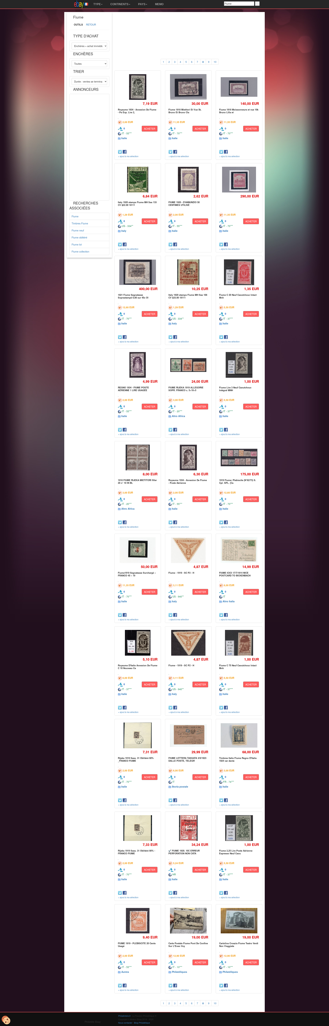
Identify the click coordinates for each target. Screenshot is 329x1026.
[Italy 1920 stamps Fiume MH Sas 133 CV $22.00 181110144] (138, 179)
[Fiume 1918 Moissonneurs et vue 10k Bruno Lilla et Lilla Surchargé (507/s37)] (239, 87)
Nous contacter (125, 1022)
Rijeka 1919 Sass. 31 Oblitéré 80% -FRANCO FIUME (136, 852)
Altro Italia (229, 601)
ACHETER (149, 128)
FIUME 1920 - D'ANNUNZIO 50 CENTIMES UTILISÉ (184, 204)
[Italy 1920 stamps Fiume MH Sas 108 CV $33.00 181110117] (188, 272)
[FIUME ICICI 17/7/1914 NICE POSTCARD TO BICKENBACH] (239, 550)
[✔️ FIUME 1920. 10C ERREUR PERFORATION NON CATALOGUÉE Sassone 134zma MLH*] (188, 828)
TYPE (97, 4)
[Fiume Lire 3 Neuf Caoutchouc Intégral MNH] (239, 365)
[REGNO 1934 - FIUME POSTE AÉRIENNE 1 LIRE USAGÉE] (137, 365)
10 (215, 61)
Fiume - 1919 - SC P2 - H (181, 572)
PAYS (141, 4)
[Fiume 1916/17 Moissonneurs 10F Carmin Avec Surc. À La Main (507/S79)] (239, 179)
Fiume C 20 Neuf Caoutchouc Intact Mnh (238, 296)
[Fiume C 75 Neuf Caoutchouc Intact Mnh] (239, 642)
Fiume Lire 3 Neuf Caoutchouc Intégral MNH (235, 389)
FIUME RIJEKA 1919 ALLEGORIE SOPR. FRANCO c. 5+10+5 (185, 389)
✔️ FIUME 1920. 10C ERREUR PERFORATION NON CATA (184, 852)
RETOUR (91, 24)
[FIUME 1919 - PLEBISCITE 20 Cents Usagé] (137, 920)
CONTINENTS (119, 4)
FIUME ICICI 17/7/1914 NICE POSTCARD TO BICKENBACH (235, 574)
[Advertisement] (89, 147)
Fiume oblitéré (79, 237)
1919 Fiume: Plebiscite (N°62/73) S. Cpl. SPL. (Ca (237, 481)
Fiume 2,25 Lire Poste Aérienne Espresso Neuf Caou (235, 852)
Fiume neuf (78, 230)
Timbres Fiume (80, 223)
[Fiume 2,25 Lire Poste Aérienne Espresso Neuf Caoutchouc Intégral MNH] (239, 828)
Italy (123, 230)
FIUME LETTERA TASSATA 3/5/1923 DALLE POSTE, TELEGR (187, 759)
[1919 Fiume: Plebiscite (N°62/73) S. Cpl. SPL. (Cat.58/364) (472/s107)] (239, 457)
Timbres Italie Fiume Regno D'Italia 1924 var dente (238, 759)
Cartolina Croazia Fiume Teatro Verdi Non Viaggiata (238, 945)
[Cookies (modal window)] (6, 1020)
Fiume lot (77, 244)
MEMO (158, 4)
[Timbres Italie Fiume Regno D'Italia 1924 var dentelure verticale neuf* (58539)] (239, 735)
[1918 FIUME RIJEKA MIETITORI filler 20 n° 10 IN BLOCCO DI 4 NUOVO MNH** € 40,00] (137, 457)
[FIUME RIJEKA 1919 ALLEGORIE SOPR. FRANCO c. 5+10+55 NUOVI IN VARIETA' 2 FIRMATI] (188, 365)
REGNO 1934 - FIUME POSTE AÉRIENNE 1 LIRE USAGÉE (133, 389)
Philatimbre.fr (124, 1015)
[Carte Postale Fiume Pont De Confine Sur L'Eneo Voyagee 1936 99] (188, 921)
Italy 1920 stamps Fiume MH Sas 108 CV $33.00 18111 (187, 296)
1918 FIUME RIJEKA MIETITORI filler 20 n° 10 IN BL (137, 481)
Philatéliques (179, 972)
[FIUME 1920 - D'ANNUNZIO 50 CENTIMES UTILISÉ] (188, 179)
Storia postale (180, 786)
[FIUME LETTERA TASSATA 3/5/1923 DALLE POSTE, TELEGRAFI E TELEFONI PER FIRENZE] (188, 735)
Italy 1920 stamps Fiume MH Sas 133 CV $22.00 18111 (137, 204)
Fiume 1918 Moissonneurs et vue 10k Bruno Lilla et (238, 111)
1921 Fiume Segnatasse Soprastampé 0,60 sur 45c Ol (133, 296)
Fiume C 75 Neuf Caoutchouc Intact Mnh (238, 667)
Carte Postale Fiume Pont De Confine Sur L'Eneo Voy (188, 945)
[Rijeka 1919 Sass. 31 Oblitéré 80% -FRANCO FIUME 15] (138, 828)
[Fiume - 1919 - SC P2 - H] (188, 550)
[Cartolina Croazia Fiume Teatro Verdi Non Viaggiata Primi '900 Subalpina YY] (239, 920)
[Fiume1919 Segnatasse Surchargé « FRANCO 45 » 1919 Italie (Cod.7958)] (138, 550)
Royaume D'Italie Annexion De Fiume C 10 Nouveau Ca (137, 667)
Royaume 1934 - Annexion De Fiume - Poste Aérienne (187, 481)
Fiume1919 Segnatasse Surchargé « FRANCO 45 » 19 (137, 574)
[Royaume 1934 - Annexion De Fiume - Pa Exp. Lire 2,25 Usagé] (137, 87)
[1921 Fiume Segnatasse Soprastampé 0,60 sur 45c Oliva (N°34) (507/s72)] (137, 272)
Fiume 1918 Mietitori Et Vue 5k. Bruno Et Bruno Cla (185, 111)
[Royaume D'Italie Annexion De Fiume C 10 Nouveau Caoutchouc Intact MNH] (137, 642)
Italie (124, 138)
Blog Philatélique (142, 1022)
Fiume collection (80, 251)
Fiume (75, 216)
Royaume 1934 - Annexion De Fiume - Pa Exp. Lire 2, (137, 111)
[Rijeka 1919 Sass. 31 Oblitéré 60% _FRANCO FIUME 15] (137, 735)
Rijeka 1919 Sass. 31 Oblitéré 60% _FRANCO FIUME (136, 759)
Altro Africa (178, 416)
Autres (125, 972)
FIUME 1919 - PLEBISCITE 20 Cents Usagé (137, 945)
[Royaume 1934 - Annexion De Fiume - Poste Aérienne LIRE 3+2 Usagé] (188, 457)
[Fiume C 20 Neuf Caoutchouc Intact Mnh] (239, 272)
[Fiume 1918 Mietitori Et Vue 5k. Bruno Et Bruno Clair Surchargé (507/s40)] (188, 87)
